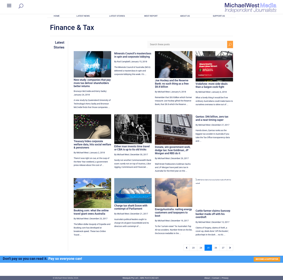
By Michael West (162, 92)
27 (223, 248)
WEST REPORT (151, 16)
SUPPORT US (219, 16)
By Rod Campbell (122, 61)
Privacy (225, 278)
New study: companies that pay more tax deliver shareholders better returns (92, 83)
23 (193, 248)
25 (208, 248)
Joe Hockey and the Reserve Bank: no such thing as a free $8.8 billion (172, 83)
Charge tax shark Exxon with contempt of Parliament (130, 207)
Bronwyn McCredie (82, 91)
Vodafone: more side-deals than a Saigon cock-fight (212, 85)
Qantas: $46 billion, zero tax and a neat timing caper (212, 118)
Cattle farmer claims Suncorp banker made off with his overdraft (213, 214)
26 (216, 248)
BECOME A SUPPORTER (267, 259)
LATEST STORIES (117, 16)
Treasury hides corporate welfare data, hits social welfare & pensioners (92, 144)
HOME (57, 16)
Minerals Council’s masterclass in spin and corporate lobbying (132, 55)
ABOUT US (185, 16)
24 (201, 248)
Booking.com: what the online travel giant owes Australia (91, 212)
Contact (215, 278)
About (207, 278)
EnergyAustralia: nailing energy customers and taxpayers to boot (173, 212)
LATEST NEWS (83, 16)
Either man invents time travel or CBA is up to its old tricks (132, 148)
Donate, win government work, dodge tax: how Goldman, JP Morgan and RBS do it (172, 150)
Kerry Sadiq (100, 91)
